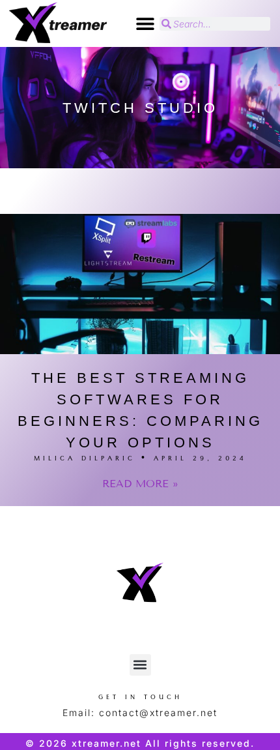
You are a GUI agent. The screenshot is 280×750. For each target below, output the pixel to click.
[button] (145, 23)
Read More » (140, 483)
